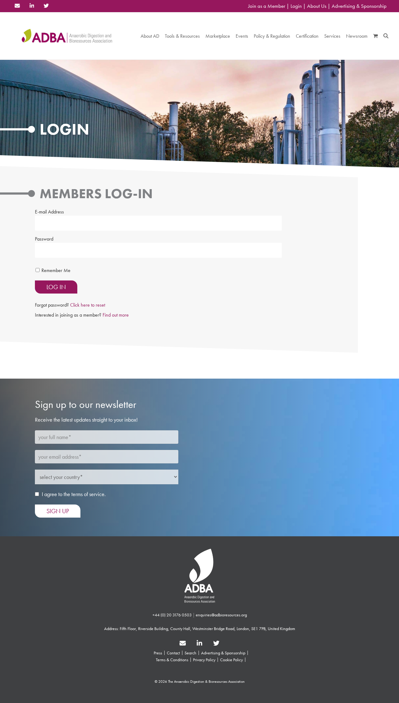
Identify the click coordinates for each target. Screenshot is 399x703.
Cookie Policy (231, 659)
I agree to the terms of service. (74, 494)
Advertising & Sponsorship (359, 6)
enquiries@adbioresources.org (221, 615)
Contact (173, 653)
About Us (316, 6)
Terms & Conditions (172, 659)
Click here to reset (87, 305)
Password (44, 239)
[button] (375, 36)
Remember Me (55, 270)
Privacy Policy (204, 659)
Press (158, 653)
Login (296, 6)
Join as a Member (266, 6)
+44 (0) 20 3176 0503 (172, 615)
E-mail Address (49, 211)
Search (190, 653)
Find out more (116, 315)
